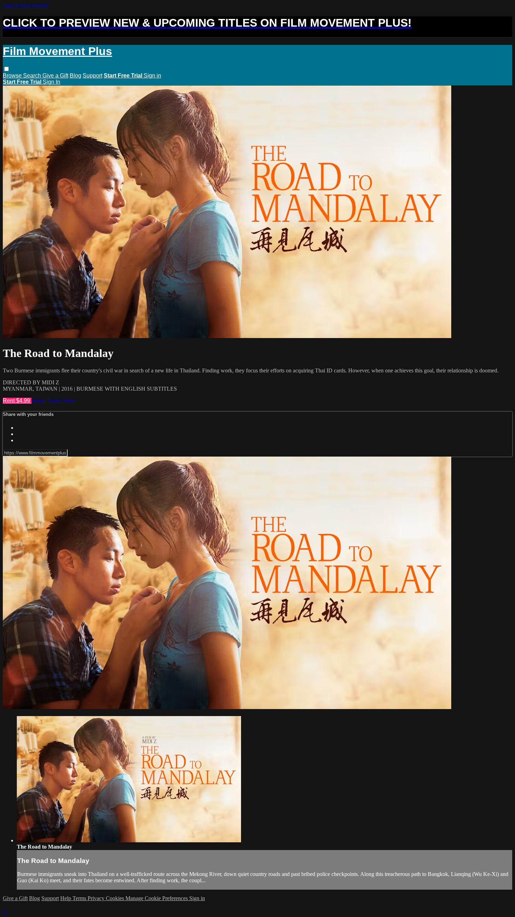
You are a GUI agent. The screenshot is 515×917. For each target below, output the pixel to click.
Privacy (97, 898)
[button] (6, 69)
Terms (80, 898)
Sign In (51, 82)
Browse (13, 76)
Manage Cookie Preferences (157, 898)
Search (32, 76)
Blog (75, 76)
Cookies (115, 898)
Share (69, 401)
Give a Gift (55, 76)
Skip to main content (25, 6)
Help (66, 898)
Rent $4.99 (17, 401)
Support (92, 76)
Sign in (152, 76)
